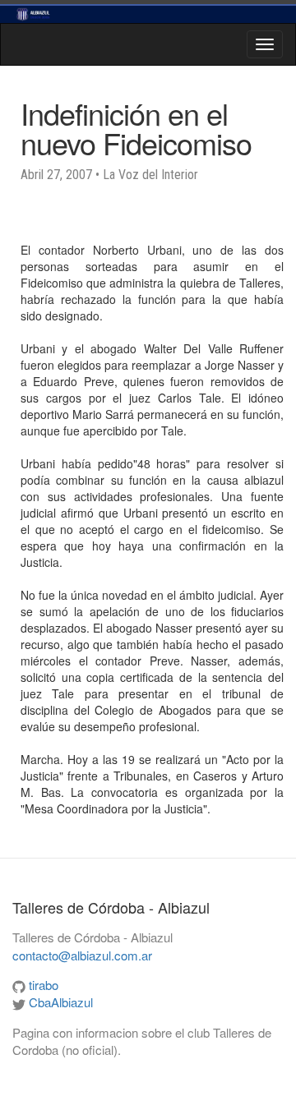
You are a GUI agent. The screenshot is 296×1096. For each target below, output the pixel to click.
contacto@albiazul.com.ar (82, 955)
